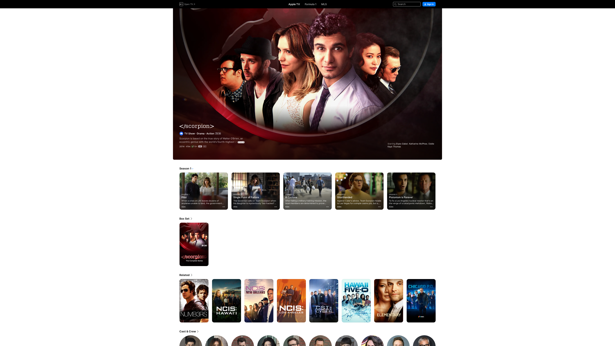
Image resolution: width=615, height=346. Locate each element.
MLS (324, 4)
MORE (241, 142)
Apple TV (294, 4)
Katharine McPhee (418, 143)
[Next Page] (439, 191)
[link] (186, 218)
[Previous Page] (176, 191)
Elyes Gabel (402, 143)
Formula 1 (310, 4)
